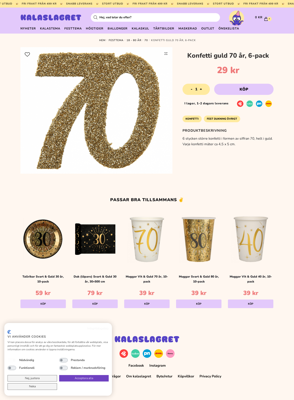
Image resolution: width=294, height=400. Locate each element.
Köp (244, 89)
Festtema (116, 40)
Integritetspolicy (98, 328)
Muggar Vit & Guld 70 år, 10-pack (147, 279)
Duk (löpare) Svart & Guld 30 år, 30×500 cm (95, 279)
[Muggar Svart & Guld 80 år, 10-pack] (198, 239)
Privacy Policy (210, 376)
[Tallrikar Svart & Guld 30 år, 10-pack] (43, 239)
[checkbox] (12, 360)
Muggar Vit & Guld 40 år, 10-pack (251, 279)
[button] (165, 53)
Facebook (136, 365)
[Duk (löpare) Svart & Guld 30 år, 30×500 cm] (95, 239)
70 (146, 40)
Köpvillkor (186, 376)
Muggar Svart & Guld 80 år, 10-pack (199, 279)
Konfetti (192, 118)
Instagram (157, 365)
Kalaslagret (51, 18)
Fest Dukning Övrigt (222, 118)
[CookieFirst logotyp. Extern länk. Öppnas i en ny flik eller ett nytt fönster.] (9, 332)
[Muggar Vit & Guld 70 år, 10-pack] (147, 239)
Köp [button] (43, 304)
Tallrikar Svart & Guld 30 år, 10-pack (43, 279)
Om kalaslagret (138, 376)
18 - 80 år (134, 40)
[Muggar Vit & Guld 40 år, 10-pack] (250, 239)
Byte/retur (164, 376)
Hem (102, 40)
